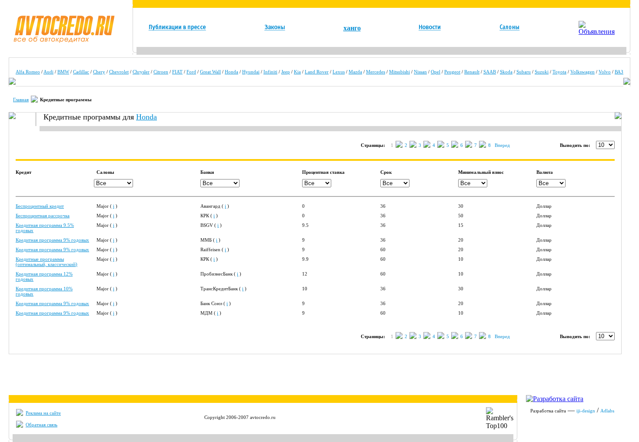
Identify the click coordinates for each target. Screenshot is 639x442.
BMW (63, 71)
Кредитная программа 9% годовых (52, 240)
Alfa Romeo (28, 71)
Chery (99, 71)
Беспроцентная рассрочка (43, 215)
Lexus (339, 71)
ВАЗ (619, 71)
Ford (191, 71)
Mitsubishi (399, 71)
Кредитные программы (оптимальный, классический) (46, 261)
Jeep (285, 71)
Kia (297, 71)
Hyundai (251, 71)
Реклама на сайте (43, 412)
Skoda (506, 71)
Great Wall (210, 71)
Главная (21, 99)
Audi (48, 71)
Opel (435, 71)
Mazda (355, 71)
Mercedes (375, 71)
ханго (352, 28)
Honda (231, 71)
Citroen (160, 71)
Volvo (605, 71)
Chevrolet (119, 71)
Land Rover (317, 71)
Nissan (420, 71)
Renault (471, 71)
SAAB (489, 71)
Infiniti (270, 71)
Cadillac (81, 71)
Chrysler (141, 71)
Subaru (523, 71)
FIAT (177, 71)
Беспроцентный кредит (40, 206)
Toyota (559, 71)
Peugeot (452, 71)
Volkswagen (582, 71)
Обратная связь (41, 424)
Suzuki (542, 71)
